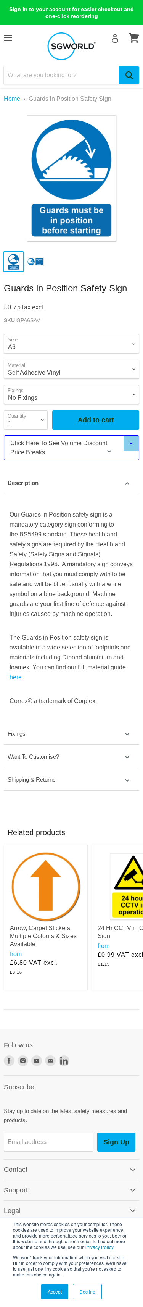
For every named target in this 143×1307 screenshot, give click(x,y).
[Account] (115, 38)
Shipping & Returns (32, 779)
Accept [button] (55, 1291)
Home (12, 98)
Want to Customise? (33, 756)
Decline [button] (87, 1291)
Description (23, 483)
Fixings (17, 733)
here (16, 677)
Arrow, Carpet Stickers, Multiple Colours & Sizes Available (43, 936)
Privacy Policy (99, 1247)
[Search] (129, 75)
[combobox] (61, 75)
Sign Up (116, 1142)
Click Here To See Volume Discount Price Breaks (58, 448)
